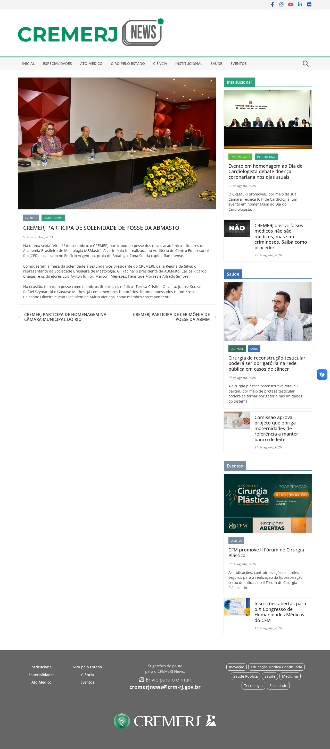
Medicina (290, 676)
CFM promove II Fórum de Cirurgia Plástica (266, 552)
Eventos (238, 63)
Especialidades (57, 63)
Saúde (216, 63)
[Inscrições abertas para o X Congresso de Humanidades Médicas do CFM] (237, 616)
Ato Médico (91, 63)
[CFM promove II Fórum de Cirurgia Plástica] (268, 503)
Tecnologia (253, 685)
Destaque (237, 349)
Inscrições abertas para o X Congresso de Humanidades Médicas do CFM (280, 612)
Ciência (160, 63)
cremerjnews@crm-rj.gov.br (165, 686)
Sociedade (278, 685)
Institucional (188, 63)
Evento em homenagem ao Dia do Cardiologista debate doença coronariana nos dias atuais (265, 171)
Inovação (236, 667)
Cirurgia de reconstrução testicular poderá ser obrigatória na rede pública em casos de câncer (267, 363)
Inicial (28, 63)
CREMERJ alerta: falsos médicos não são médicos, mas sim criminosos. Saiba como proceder (280, 237)
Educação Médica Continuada (276, 667)
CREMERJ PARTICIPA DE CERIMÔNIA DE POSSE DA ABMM (171, 317)
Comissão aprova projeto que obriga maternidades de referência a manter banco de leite (276, 428)
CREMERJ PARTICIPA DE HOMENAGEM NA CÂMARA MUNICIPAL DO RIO (65, 317)
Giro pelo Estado (128, 63)
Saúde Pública (245, 676)
